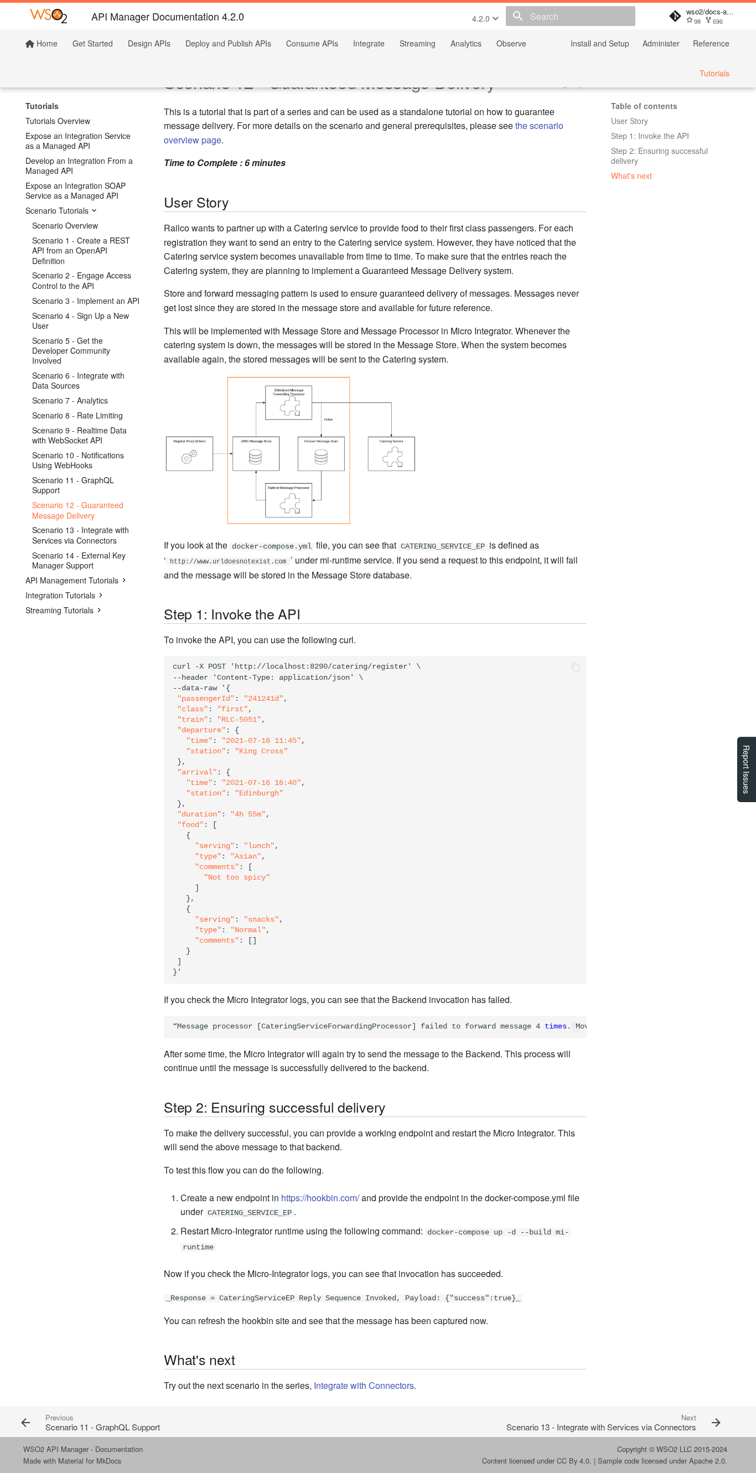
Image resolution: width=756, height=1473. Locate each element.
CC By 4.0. (574, 1460)
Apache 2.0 (707, 1460)
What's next (631, 175)
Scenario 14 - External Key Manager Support (79, 560)
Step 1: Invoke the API (650, 136)
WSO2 (666, 1449)
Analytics (466, 43)
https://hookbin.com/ (320, 1197)
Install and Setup (600, 43)
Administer (661, 43)
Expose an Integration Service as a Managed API (78, 141)
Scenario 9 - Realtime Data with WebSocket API (79, 435)
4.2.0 (482, 18)
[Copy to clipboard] (575, 667)
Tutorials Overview (57, 121)
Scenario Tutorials (57, 210)
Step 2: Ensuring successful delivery (659, 156)
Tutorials (714, 73)
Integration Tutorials (60, 595)
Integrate (369, 43)
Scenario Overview (65, 225)
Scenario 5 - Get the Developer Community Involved (71, 350)
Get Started (93, 43)
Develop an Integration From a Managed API (79, 165)
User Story (629, 121)
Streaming (418, 43)
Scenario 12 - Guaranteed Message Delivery (77, 510)
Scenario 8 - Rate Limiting (77, 415)
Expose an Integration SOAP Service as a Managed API (75, 190)
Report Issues (746, 769)
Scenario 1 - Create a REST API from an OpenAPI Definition (81, 250)
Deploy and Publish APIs (228, 43)
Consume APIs (312, 43)
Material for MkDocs (89, 1460)
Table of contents (644, 106)
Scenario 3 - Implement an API (85, 301)
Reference (711, 43)
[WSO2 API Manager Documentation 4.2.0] (48, 16)
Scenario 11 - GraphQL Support (73, 485)
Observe (511, 43)
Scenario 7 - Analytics (70, 400)
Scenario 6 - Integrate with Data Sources (78, 380)
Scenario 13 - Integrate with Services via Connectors (80, 535)
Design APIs (149, 43)
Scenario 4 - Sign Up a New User (80, 320)
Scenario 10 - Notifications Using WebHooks (78, 460)
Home (46, 43)
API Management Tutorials (71, 580)
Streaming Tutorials (59, 610)
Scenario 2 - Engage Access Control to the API (81, 280)
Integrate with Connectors (364, 1385)
